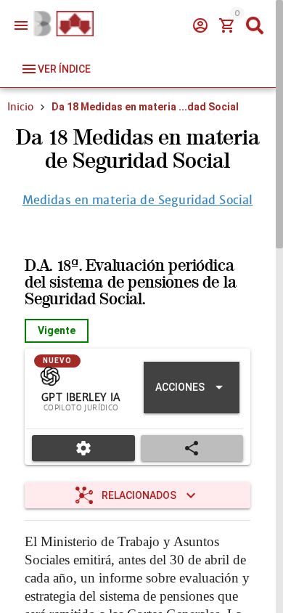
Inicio (20, 106)
